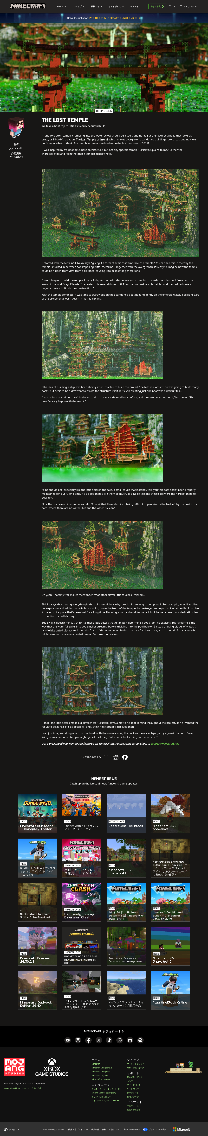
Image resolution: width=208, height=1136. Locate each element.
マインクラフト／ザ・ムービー (105, 1100)
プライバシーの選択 (157, 1129)
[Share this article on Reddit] (115, 757)
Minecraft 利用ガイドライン (16, 1088)
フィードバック (134, 1085)
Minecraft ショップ (135, 1067)
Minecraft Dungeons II (101, 1067)
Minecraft (95, 1063)
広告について (115, 1129)
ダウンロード (133, 1092)
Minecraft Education (100, 1079)
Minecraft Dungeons (100, 1071)
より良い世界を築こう (101, 1096)
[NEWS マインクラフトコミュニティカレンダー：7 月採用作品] (126, 983)
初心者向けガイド (135, 1077)
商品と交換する (134, 1110)
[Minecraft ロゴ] (28, 6)
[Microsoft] (181, 1129)
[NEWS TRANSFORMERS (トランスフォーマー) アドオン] (81, 805)
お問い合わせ (133, 1096)
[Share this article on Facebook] (125, 757)
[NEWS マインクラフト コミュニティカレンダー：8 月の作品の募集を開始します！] (81, 982)
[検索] (173, 6)
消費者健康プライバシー (77, 1129)
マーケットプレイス (135, 1063)
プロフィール (133, 1106)
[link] (67, 1040)
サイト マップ (133, 1088)
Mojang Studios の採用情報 (103, 1092)
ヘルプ (130, 1081)
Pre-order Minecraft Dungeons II (113, 17)
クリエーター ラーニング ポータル (106, 1088)
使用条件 (95, 1129)
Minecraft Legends (99, 1075)
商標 (104, 1129)
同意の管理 (36, 1088)
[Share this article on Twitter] (106, 757)
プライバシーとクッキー (53, 1129)
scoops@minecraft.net (165, 743)
